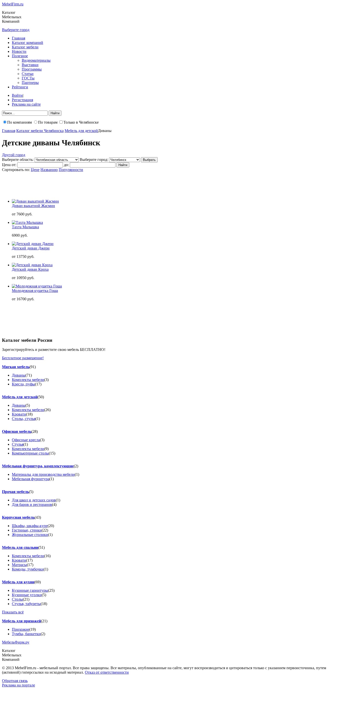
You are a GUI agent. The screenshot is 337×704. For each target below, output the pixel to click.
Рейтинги (20, 87)
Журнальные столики (30, 535)
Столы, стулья (24, 419)
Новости (19, 51)
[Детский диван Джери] (33, 244)
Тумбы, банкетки (26, 634)
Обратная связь (15, 681)
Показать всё (13, 612)
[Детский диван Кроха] (32, 265)
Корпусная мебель (18, 517)
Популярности (71, 170)
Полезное (20, 56)
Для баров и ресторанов (32, 504)
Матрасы (19, 565)
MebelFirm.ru (12, 4)
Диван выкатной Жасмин (33, 206)
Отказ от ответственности (107, 672)
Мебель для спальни (20, 547)
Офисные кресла (26, 440)
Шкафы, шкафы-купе (30, 526)
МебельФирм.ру (15, 642)
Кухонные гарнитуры (30, 590)
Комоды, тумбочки (28, 569)
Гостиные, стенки (27, 530)
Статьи (28, 74)
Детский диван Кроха (30, 269)
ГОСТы (28, 78)
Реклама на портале (18, 685)
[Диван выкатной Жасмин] (35, 201)
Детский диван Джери (31, 248)
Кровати (19, 414)
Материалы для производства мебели (43, 474)
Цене (35, 170)
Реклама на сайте (26, 104)
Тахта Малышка (25, 227)
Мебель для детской (81, 131)
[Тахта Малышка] (27, 222)
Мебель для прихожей (21, 621)
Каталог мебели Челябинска (40, 131)
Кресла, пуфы (23, 384)
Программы (32, 69)
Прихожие (20, 629)
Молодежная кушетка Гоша (35, 290)
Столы (17, 599)
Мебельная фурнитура (30, 479)
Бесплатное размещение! (23, 358)
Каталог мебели (25, 47)
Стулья (17, 444)
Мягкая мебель (15, 367)
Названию (49, 170)
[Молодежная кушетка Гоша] (37, 286)
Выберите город (15, 30)
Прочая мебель (15, 492)
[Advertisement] (92, 183)
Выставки (30, 65)
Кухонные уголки (27, 595)
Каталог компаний (27, 42)
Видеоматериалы (36, 60)
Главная (18, 38)
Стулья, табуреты (26, 604)
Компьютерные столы (30, 453)
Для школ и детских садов (34, 500)
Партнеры (30, 82)
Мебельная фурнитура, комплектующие (38, 466)
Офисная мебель (16, 431)
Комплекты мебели (28, 380)
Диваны (18, 375)
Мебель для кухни (18, 582)
